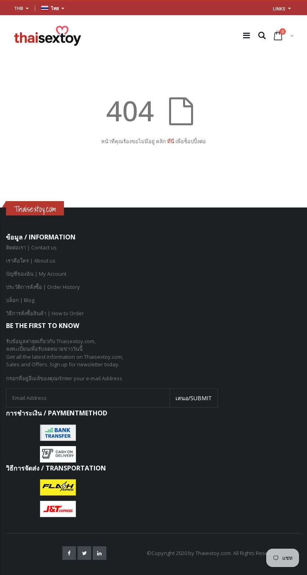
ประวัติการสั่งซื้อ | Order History (43, 286)
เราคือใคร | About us (31, 260)
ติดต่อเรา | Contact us (31, 247)
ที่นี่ (171, 141)
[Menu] (246, 35)
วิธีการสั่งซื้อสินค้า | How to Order (45, 313)
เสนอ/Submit (193, 398)
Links (279, 9)
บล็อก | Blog (20, 300)
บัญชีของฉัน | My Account (36, 273)
